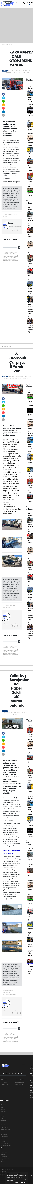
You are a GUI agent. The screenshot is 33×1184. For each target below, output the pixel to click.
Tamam (23, 1182)
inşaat (5, 149)
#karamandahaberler (9, 605)
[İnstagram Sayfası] (7, 1073)
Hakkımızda (4, 1080)
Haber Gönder (19, 1084)
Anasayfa (4, 45)
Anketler (3, 1154)
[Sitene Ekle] (22, 1073)
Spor (2, 1118)
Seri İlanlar (4, 1141)
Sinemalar (4, 1139)
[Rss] (16, 1073)
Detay (16, 1182)
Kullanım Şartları (19, 1080)
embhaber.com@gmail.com (10, 624)
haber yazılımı (4, 1176)
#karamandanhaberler (9, 994)
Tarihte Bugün (5, 1136)
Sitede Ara (4, 1152)
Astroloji (3, 1161)
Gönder (19, 247)
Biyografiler (4, 1157)
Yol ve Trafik (4, 1127)
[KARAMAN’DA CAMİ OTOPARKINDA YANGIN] (12, 84)
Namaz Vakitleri (5, 1129)
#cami (5, 214)
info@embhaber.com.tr (14, 227)
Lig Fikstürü (4, 1134)
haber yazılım (4, 1180)
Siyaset (3, 1114)
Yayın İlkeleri (4, 1082)
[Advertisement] (16, 25)
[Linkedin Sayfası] (13, 1073)
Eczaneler (3, 1132)
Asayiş (10, 346)
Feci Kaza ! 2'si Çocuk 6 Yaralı (30, 162)
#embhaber (6, 607)
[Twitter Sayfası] (4, 1073)
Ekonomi (3, 1112)
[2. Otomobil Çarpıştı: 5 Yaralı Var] (12, 389)
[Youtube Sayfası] (10, 1073)
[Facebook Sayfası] (2, 1073)
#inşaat (5, 216)
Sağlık (2, 1116)
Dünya (10, 668)
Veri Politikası (4, 1084)
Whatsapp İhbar (19, 1082)
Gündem (19, 3)
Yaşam (10, 45)
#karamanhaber (8, 990)
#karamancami (13, 214)
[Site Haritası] (19, 1073)
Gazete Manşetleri (6, 1146)
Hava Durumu (5, 1125)
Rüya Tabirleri (4, 1159)
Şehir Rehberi (4, 1143)
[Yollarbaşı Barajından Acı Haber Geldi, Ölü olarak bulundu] (12, 723)
